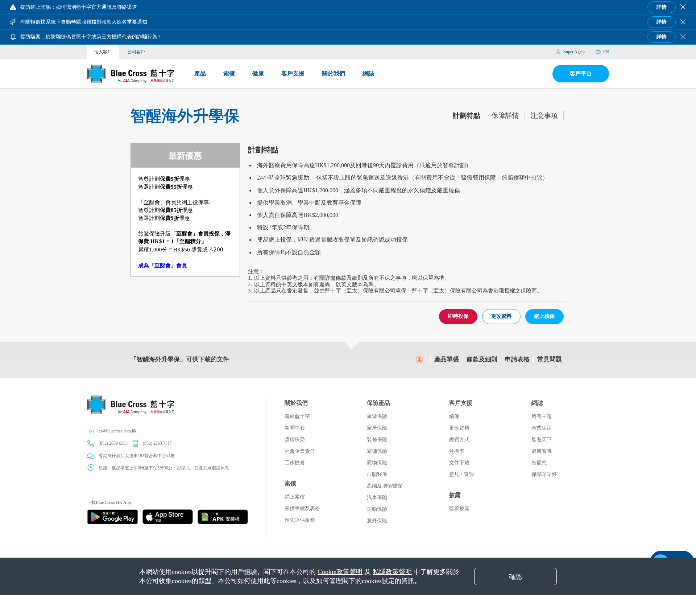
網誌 (368, 73)
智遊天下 (541, 439)
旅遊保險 (377, 416)
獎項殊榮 (295, 439)
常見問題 (549, 359)
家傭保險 (377, 451)
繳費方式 (459, 439)
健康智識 (541, 451)
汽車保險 (377, 497)
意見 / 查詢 (461, 474)
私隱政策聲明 (392, 571)
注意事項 (544, 115)
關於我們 (333, 73)
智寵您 (539, 462)
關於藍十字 (297, 416)
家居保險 (377, 428)
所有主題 (541, 416)
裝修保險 (377, 439)
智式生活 (541, 428)
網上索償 (295, 497)
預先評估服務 (300, 520)
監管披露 (459, 508)
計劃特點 (466, 115)
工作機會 (295, 462)
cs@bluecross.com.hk (117, 431)
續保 (454, 416)
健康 (258, 73)
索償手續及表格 (302, 508)
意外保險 (377, 521)
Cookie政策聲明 (340, 571)
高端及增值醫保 (384, 486)
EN (606, 51)
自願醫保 (377, 474)
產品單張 (446, 359)
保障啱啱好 (544, 474)
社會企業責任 (300, 451)
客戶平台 (581, 74)
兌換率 (456, 451)
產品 (200, 73)
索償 (229, 73)
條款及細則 (482, 359)
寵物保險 (377, 462)
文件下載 (459, 462)
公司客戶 (136, 51)
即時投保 (458, 316)
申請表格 (517, 359)
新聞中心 (295, 428)
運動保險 (377, 509)
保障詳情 (505, 115)
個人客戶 (103, 51)
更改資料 (501, 316)
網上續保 (544, 316)
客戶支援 (292, 73)
